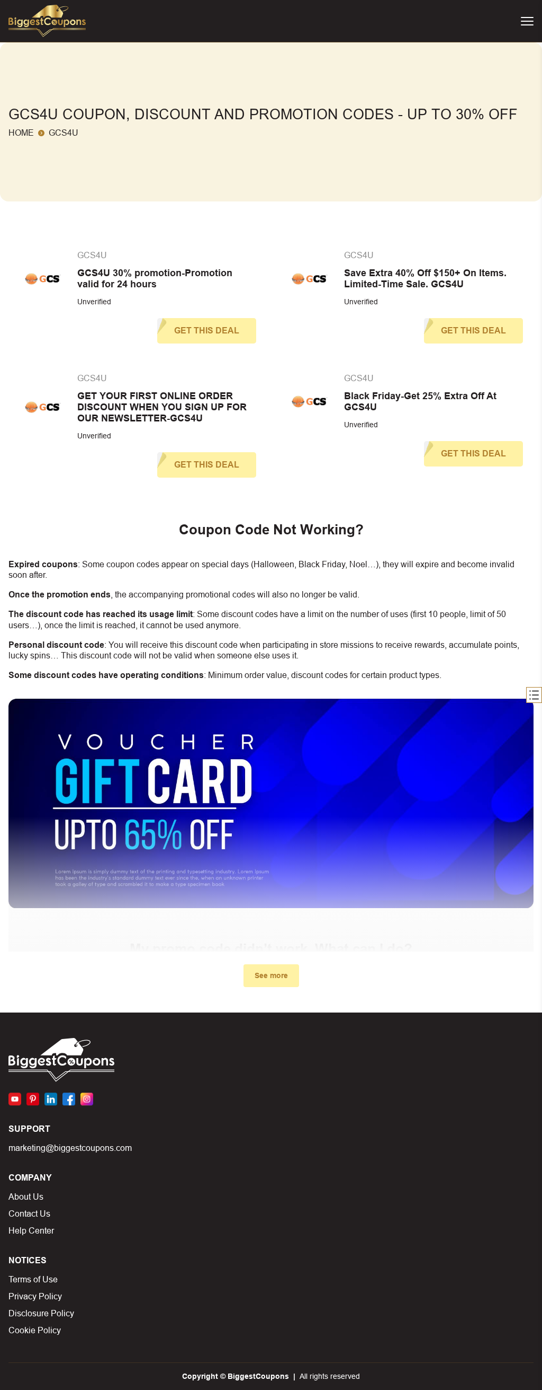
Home (21, 132)
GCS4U (92, 255)
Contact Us (29, 1213)
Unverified (94, 301)
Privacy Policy (35, 1296)
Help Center (31, 1230)
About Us (25, 1196)
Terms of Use (33, 1279)
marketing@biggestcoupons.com (70, 1148)
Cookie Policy (34, 1330)
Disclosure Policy (41, 1313)
